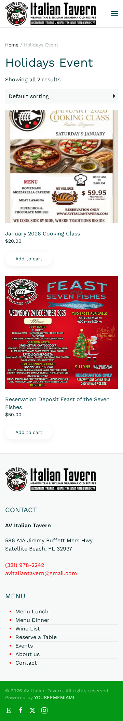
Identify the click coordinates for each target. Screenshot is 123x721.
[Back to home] (50, 13)
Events (24, 645)
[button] (114, 13)
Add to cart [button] (28, 258)
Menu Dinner (32, 620)
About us (27, 654)
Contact (26, 662)
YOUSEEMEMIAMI (54, 697)
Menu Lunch (32, 611)
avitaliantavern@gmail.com (41, 573)
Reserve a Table (36, 637)
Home (11, 44)
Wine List (27, 628)
